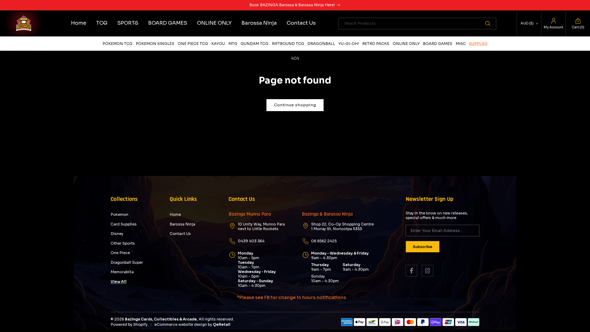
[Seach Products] (490, 23)
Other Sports (123, 243)
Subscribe (422, 246)
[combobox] (417, 23)
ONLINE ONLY (406, 43)
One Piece (120, 252)
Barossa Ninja (182, 224)
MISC (461, 43)
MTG (232, 43)
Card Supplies (124, 224)
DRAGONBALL (321, 43)
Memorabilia (122, 272)
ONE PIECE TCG (193, 43)
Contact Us (180, 233)
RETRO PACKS (375, 43)
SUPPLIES (478, 43)
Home (175, 214)
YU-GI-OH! (348, 43)
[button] (101, 23)
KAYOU (218, 43)
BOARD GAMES (437, 43)
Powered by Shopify (129, 324)
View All (119, 281)
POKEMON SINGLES (155, 43)
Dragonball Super (127, 262)
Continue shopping (295, 105)
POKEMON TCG (118, 43)
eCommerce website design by (183, 324)
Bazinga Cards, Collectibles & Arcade (161, 319)
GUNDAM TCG (254, 43)
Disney (117, 233)
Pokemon (119, 214)
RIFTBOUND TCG (288, 43)
